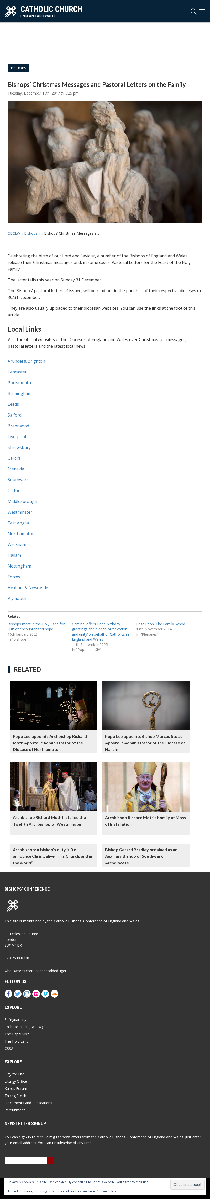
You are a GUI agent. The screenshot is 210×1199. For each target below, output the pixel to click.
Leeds (13, 404)
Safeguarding (15, 1019)
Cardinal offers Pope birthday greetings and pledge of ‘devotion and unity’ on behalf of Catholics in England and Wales (100, 631)
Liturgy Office (16, 1081)
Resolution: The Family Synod (160, 623)
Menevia (16, 469)
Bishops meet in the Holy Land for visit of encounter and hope (36, 626)
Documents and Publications (28, 1102)
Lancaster (17, 372)
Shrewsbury (19, 447)
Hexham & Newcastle (28, 587)
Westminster (20, 512)
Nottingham (19, 566)
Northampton (21, 533)
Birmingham (20, 393)
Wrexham (17, 544)
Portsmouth (19, 382)
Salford (15, 415)
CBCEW (14, 233)
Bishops (18, 67)
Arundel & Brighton (26, 361)
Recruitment (15, 1110)
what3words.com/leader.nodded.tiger (35, 970)
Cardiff (14, 458)
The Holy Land (17, 1041)
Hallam (14, 555)
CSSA (9, 1048)
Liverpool (17, 436)
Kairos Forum (16, 1088)
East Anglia (18, 523)
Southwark (18, 480)
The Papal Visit (17, 1034)
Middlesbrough (22, 501)
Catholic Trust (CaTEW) (24, 1026)
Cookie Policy (106, 1191)
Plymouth (17, 598)
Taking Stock (15, 1095)
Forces (14, 577)
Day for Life (14, 1074)
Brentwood (18, 426)
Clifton (14, 490)
